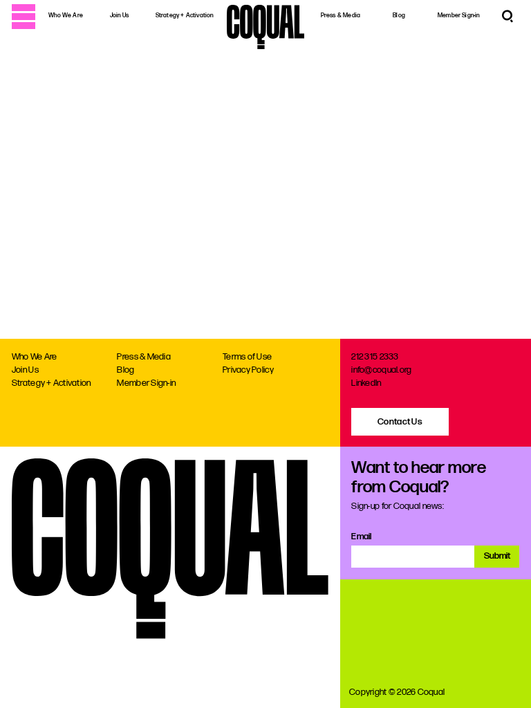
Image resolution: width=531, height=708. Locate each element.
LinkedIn (366, 383)
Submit (497, 555)
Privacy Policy (248, 369)
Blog (399, 15)
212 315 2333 (374, 356)
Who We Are (65, 15)
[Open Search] (507, 16)
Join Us (119, 15)
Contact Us (400, 421)
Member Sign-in (459, 15)
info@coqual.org (381, 369)
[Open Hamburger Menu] (23, 16)
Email (361, 536)
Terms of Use (247, 356)
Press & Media (340, 15)
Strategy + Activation (185, 15)
